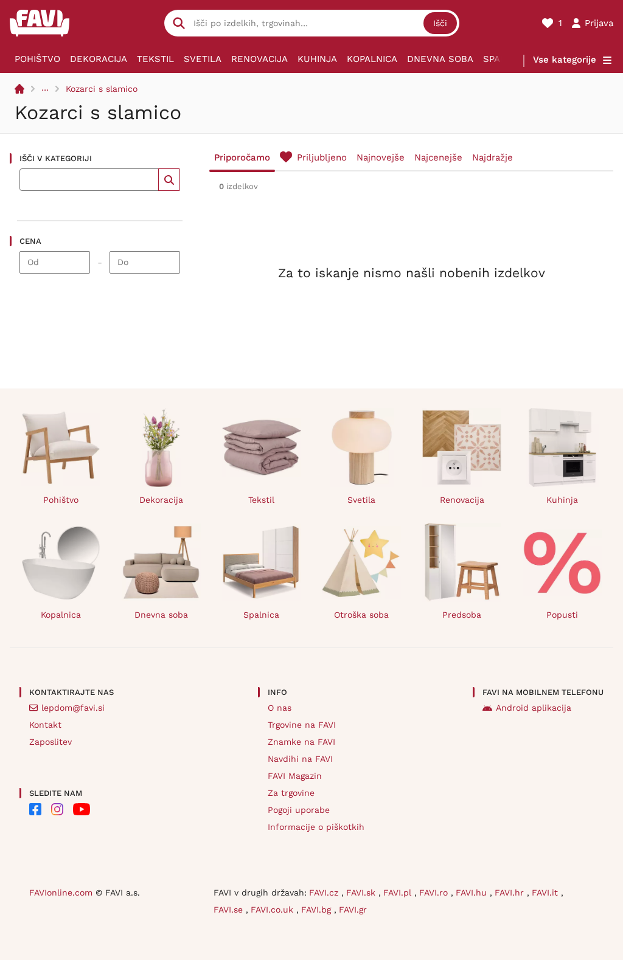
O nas (279, 708)
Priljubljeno (322, 157)
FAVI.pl (398, 892)
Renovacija (259, 59)
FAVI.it (546, 892)
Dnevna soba (440, 59)
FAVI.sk (362, 892)
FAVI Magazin (295, 776)
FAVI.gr (353, 909)
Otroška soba (361, 615)
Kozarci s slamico (101, 89)
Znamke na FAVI (301, 742)
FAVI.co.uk (273, 909)
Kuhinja (317, 59)
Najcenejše (438, 157)
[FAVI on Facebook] (35, 809)
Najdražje (492, 157)
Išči (440, 23)
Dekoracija (98, 59)
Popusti (562, 615)
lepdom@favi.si (73, 708)
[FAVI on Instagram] (57, 809)
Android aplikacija (533, 708)
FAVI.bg (317, 909)
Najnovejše (381, 157)
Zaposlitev (50, 742)
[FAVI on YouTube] (81, 809)
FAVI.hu (473, 892)
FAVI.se (230, 909)
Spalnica (261, 615)
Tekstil (155, 59)
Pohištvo (37, 59)
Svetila (202, 59)
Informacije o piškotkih (316, 827)
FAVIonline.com (60, 892)
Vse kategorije (564, 59)
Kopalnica (372, 59)
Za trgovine (291, 793)
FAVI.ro (435, 892)
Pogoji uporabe (299, 810)
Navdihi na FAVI (300, 759)
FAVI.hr (511, 892)
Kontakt (45, 725)
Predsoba (461, 615)
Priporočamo (242, 157)
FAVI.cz (325, 892)
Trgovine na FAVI (302, 725)
